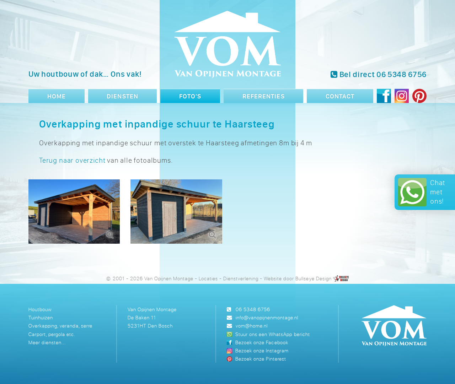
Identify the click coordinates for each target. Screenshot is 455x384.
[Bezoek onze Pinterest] (419, 97)
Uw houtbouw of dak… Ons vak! (85, 74)
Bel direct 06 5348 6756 (382, 74)
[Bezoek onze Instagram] (402, 97)
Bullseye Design (313, 278)
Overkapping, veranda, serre (60, 325)
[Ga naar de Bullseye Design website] (341, 278)
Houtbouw (40, 309)
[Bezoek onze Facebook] (384, 97)
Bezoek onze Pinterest (260, 358)
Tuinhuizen (40, 317)
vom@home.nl (252, 325)
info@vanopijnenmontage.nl (267, 317)
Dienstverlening (240, 278)
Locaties (208, 278)
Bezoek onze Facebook (261, 342)
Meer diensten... (47, 342)
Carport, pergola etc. (51, 334)
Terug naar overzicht (72, 160)
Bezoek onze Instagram (262, 350)
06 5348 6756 (253, 309)
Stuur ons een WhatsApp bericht (272, 334)
